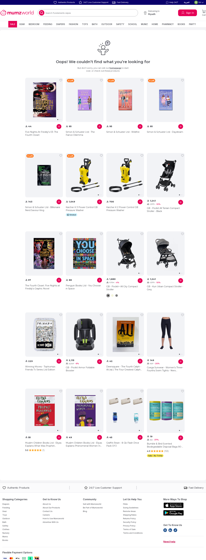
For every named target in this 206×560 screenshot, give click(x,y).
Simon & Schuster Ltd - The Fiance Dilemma (80, 133)
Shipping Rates (129, 515)
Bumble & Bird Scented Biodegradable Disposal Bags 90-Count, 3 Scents (164, 445)
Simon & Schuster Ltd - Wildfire (122, 132)
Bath (94, 24)
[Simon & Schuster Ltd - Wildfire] (125, 99)
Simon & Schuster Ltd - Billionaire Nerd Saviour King (42, 209)
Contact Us (47, 511)
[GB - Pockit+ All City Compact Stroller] (125, 253)
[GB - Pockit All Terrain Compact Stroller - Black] (166, 175)
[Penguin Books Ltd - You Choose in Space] (84, 253)
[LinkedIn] (170, 530)
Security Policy (129, 522)
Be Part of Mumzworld (93, 508)
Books (181, 24)
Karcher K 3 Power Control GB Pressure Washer (82, 209)
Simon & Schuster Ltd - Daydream (165, 132)
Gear (22, 24)
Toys (85, 24)
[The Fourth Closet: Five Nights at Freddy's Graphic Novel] (44, 253)
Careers (46, 515)
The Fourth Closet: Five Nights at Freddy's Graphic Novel (42, 287)
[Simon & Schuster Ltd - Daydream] (166, 99)
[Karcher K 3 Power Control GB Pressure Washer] (84, 175)
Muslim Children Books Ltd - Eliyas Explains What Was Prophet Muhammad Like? (43, 444)
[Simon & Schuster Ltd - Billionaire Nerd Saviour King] (44, 175)
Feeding (47, 24)
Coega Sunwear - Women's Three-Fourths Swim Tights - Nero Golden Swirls (165, 369)
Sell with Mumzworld (92, 504)
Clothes (5, 529)
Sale (12, 24)
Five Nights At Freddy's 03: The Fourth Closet (41, 133)
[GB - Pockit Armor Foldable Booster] (84, 334)
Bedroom (34, 24)
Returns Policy (129, 518)
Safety (120, 24)
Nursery (5, 533)
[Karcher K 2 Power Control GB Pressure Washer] (125, 175)
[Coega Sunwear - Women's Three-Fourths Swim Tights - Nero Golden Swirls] (166, 334)
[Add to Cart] (59, 126)
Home (155, 24)
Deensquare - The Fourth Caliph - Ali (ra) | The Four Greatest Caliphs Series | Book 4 (124, 368)
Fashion (73, 24)
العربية (186, 2)
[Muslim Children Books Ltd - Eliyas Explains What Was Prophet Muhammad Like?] (44, 410)
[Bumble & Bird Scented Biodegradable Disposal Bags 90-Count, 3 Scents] (166, 410)
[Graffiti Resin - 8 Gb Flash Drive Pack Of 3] (125, 410)
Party (192, 24)
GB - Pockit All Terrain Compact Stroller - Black (163, 210)
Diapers (60, 24)
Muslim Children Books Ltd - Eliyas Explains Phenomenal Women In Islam (84, 444)
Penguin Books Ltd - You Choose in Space (83, 287)
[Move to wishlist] (60, 80)
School (132, 24)
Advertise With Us (51, 522)
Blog (85, 511)
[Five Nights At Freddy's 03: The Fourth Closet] (44, 99)
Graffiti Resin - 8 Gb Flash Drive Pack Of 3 (122, 444)
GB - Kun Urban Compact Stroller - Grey (165, 288)
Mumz (144, 24)
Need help (169, 541)
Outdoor (106, 24)
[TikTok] (175, 530)
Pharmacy (168, 24)
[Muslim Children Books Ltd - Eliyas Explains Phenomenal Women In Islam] (84, 410)
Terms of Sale (129, 529)
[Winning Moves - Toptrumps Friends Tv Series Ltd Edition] (44, 334)
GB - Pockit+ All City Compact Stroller (122, 288)
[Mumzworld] (17, 13)
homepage (115, 68)
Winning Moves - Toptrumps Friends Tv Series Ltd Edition (40, 368)
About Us (47, 504)
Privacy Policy (129, 526)
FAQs (125, 504)
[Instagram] (165, 530)
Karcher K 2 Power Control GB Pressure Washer (122, 209)
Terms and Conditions (133, 533)
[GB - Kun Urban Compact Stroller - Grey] (166, 253)
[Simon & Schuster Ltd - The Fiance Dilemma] (84, 99)
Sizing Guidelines (130, 508)
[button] (171, 2)
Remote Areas (129, 511)
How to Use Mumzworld (53, 518)
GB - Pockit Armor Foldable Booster (80, 369)
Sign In (190, 12)
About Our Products (51, 508)
